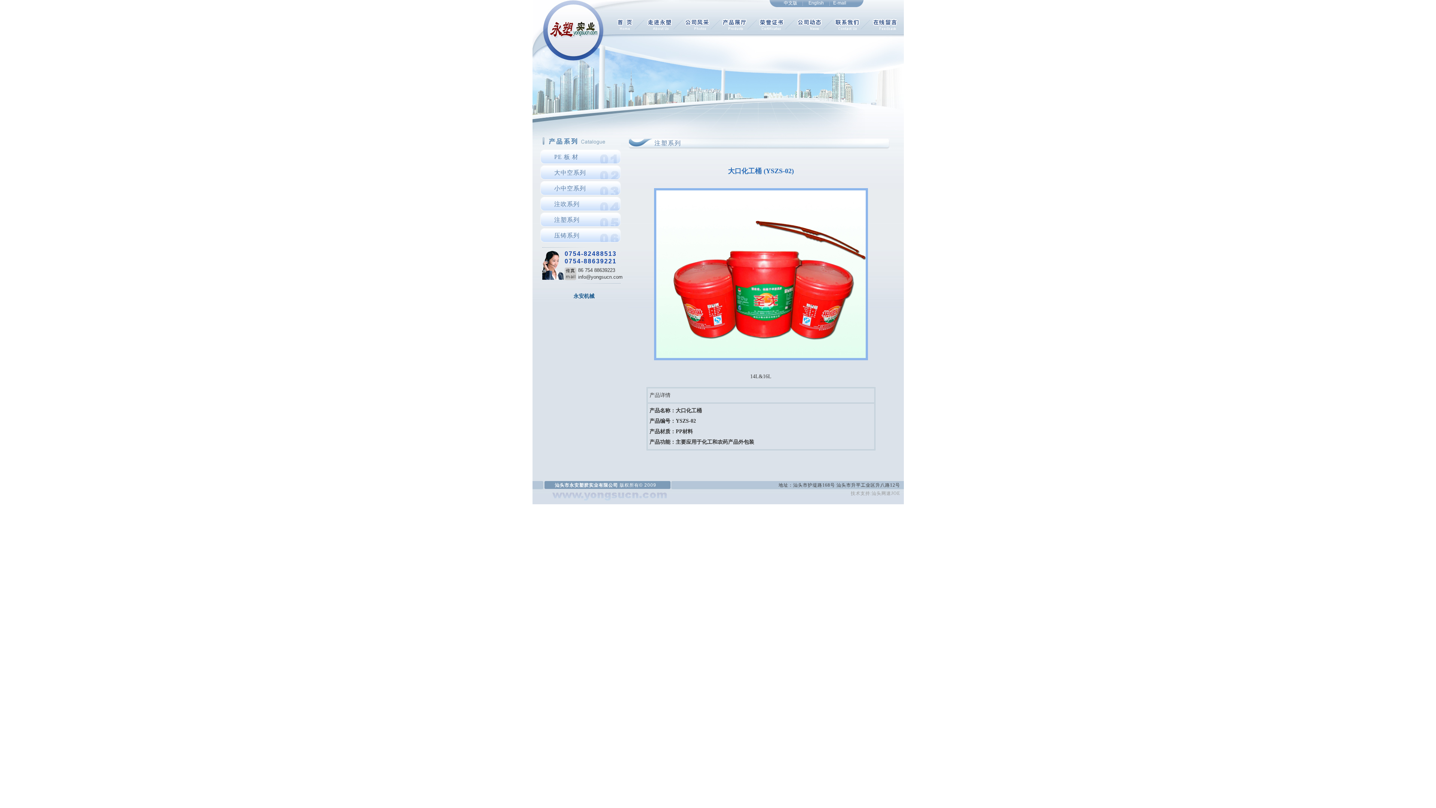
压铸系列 (567, 235)
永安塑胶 (579, 485)
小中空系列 (570, 188)
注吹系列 (567, 204)
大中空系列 (570, 172)
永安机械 (584, 296)
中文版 (790, 3)
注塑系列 (567, 220)
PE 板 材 (566, 157)
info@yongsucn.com (600, 277)
